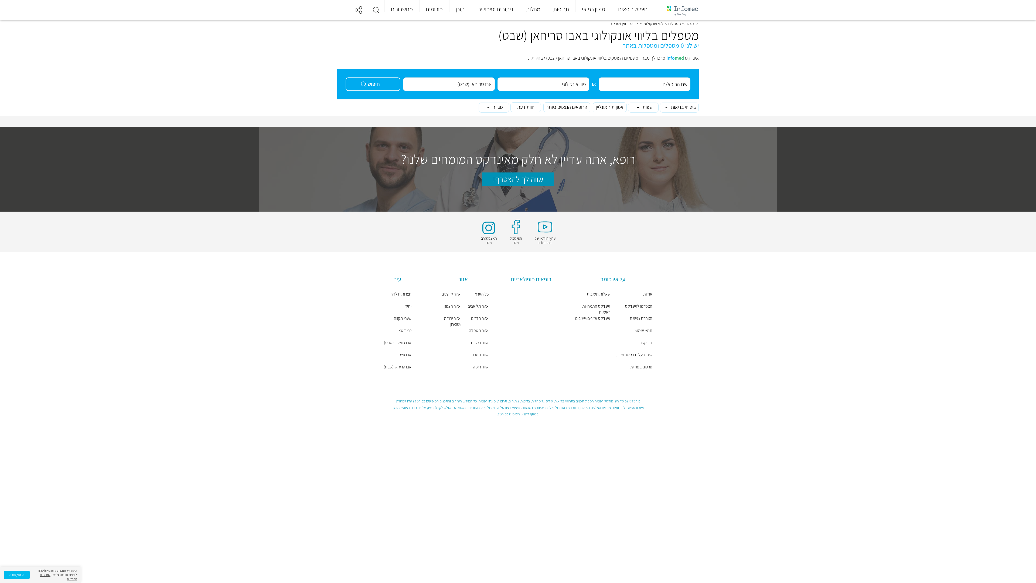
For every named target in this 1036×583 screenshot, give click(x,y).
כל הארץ (482, 294)
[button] (376, 10)
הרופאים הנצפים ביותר (566, 107)
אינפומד (692, 23)
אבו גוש (405, 355)
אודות (647, 294)
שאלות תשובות (598, 294)
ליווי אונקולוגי (653, 23)
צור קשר (646, 342)
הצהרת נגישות (641, 318)
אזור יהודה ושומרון (452, 321)
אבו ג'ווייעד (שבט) (397, 342)
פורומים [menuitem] (434, 9)
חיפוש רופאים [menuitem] (633, 9)
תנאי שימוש (643, 330)
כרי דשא (404, 330)
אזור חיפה (481, 367)
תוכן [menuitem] (460, 9)
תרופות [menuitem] (561, 9)
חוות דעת (525, 107)
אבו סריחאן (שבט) (397, 367)
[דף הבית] (679, 10)
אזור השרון (480, 355)
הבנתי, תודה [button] (16, 575)
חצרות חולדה (400, 294)
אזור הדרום (480, 318)
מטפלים (674, 23)
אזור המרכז (480, 342)
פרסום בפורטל (641, 367)
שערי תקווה (402, 318)
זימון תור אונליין (610, 107)
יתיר (408, 306)
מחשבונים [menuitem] (402, 9)
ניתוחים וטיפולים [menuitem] (495, 9)
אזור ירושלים (451, 294)
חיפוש (373, 83)
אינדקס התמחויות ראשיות (596, 309)
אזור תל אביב (478, 306)
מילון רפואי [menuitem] (593, 9)
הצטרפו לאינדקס (638, 306)
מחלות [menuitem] (533, 9)
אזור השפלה (479, 330)
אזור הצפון (452, 306)
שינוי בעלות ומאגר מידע (634, 355)
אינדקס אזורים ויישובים (592, 318)
